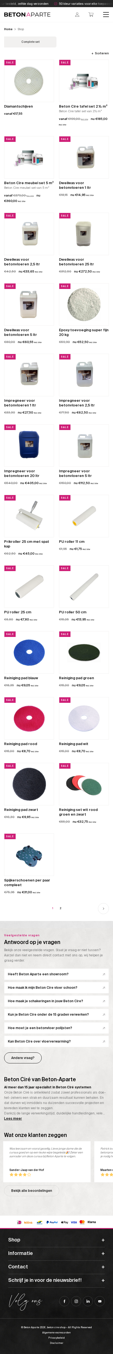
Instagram (76, 1301)
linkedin (88, 1301)
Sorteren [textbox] (102, 53)
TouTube (100, 1301)
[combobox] (100, 53)
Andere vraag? (23, 1058)
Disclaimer (56, 1343)
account (77, 14)
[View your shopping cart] (91, 14)
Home (8, 29)
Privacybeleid (56, 1337)
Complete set (30, 42)
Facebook (64, 1301)
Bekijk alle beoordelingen (31, 1191)
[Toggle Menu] (106, 14)
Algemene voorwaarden (56, 1332)
